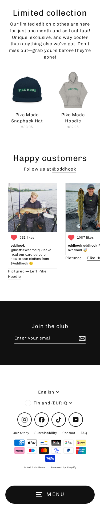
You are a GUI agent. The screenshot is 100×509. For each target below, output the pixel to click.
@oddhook (64, 169)
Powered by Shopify (63, 467)
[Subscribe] (81, 338)
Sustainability (45, 433)
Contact (68, 433)
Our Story (21, 433)
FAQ (84, 433)
